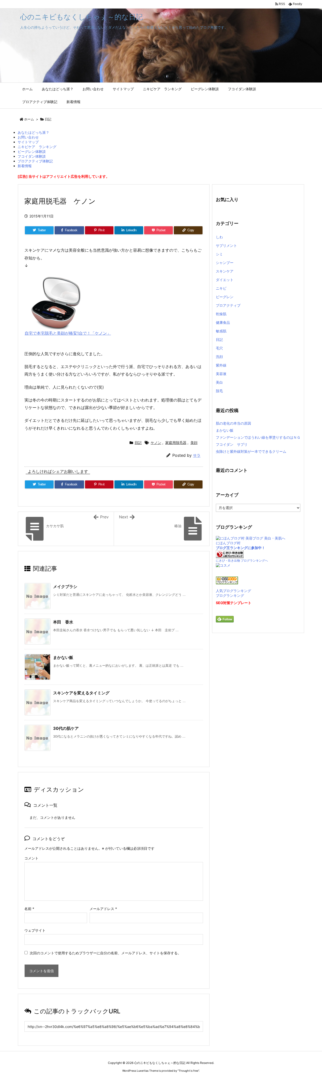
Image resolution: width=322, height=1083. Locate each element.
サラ (196, 455)
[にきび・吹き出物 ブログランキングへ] (230, 554)
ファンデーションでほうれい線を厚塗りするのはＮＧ (258, 437)
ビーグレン (224, 297)
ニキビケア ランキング (37, 147)
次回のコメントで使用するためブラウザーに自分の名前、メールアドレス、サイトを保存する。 (105, 953)
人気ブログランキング (233, 591)
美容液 (221, 374)
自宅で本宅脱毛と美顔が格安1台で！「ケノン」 (68, 333)
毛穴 (219, 348)
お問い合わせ (28, 137)
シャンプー (224, 262)
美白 (219, 382)
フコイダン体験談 (32, 156)
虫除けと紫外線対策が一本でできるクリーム (251, 451)
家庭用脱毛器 (175, 442)
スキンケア (224, 271)
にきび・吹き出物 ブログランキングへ (242, 560)
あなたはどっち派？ (33, 132)
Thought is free (188, 1070)
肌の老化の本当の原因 (233, 423)
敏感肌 (221, 331)
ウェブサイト (35, 930)
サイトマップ (28, 142)
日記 (48, 119)
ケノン (156, 442)
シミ (219, 254)
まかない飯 (63, 657)
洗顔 (219, 356)
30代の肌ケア (66, 728)
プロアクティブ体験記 (35, 161)
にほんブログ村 (228, 543)
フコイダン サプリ (232, 444)
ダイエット (224, 280)
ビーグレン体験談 (32, 151)
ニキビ (221, 288)
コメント (31, 858)
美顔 (193, 442)
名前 (29, 909)
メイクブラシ (65, 586)
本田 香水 (63, 621)
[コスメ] (223, 565)
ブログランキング (230, 595)
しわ (219, 237)
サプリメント (226, 245)
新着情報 (25, 166)
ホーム (29, 119)
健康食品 (223, 322)
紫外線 (221, 365)
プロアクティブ (228, 305)
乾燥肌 (221, 314)
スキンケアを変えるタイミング (81, 692)
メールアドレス (103, 909)
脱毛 (219, 391)
